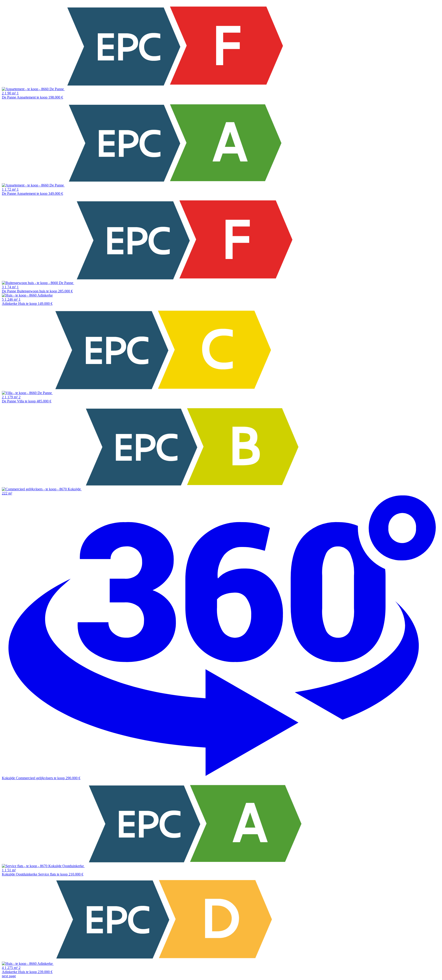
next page (9, 976)
